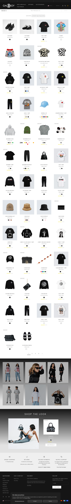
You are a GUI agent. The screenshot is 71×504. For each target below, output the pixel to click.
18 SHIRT (61, 35)
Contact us (5, 488)
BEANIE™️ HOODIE (9, 139)
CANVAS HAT (27, 216)
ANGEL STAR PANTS (10, 113)
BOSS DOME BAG (44, 164)
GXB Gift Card (6, 492)
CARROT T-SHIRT (61, 242)
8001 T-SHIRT (27, 87)
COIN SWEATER (44, 293)
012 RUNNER (10, 35)
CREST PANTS (27, 319)
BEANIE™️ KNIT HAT (27, 139)
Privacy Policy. (27, 498)
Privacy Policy (5, 490)
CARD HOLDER (61, 216)
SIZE (39, 15)
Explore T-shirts (35, 401)
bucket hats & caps (58, 401)
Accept (34, 501)
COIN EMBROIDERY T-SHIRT (61, 268)
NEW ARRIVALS (21, 4)
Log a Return (5, 482)
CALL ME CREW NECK (10, 190)
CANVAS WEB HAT (44, 216)
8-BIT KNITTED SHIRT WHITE (44, 61)
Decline (50, 501)
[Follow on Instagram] (9, 496)
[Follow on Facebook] (3, 496)
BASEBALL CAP (44, 113)
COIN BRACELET (44, 268)
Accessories (40, 4)
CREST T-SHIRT (44, 319)
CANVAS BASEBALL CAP (10, 216)
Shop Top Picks (13, 401)
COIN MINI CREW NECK (9, 293)
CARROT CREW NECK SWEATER (44, 242)
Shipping (4, 484)
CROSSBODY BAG (9, 345)
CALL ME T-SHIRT (61, 190)
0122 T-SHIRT (44, 35)
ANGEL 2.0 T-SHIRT (61, 87)
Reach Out (16, 478)
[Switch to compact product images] (5, 10)
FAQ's (4, 478)
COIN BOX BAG (27, 268)
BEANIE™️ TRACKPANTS (27, 164)
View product (51, 444)
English (57, 5)
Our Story (16, 480)
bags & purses (58, 378)
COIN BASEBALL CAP (10, 268)
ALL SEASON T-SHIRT (44, 87)
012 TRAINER (27, 35)
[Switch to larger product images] (2, 10)
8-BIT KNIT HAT (27, 61)
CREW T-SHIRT (61, 319)
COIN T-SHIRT (61, 293)
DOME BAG (51, 436)
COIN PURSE (27, 293)
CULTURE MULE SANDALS (27, 345)
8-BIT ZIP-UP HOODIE (10, 87)
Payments (5, 486)
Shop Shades (35, 378)
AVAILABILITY (34, 15)
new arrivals (13, 378)
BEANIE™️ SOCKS (61, 139)
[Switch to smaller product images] (4, 10)
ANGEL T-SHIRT (27, 113)
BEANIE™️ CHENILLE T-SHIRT (61, 113)
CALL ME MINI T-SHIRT (27, 190)
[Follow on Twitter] (6, 496)
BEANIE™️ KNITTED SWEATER (44, 139)
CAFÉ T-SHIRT (61, 164)
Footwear (20, 6)
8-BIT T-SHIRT (61, 61)
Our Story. (29, 485)
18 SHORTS (10, 61)
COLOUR (43, 15)
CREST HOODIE (10, 319)
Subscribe (57, 487)
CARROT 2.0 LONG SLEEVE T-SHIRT (27, 242)
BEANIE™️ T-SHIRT (9, 164)
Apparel (31, 4)
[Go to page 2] (42, 353)
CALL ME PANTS (44, 190)
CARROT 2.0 (9, 242)
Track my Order (6, 480)
